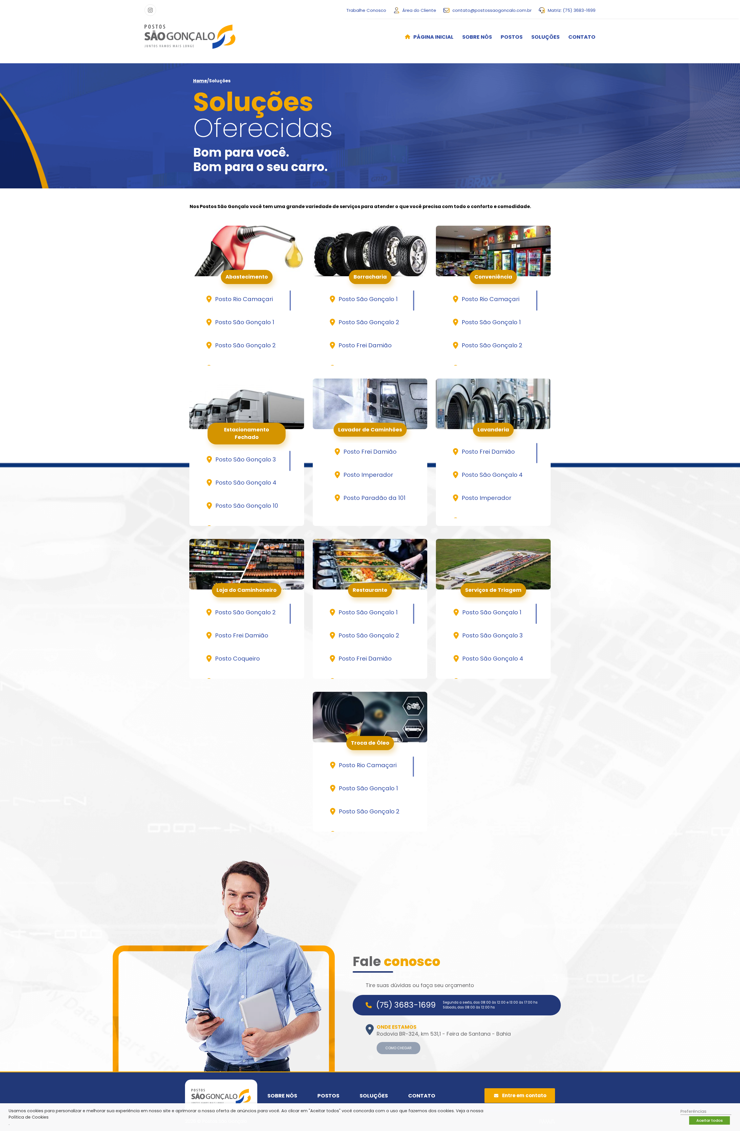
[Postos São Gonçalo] (190, 37)
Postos (512, 36)
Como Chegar (398, 1047)
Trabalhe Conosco (366, 10)
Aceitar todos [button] (709, 1120)
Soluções (545, 36)
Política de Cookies (29, 1117)
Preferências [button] (693, 1111)
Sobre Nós (477, 36)
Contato (581, 36)
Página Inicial (433, 36)
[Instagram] (150, 10)
